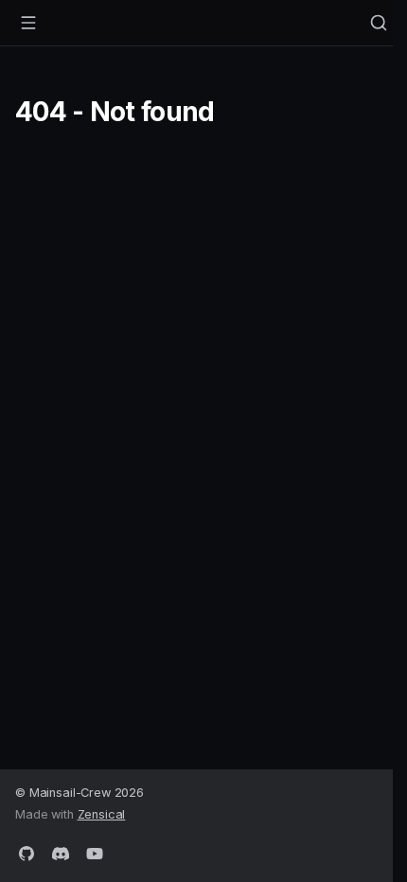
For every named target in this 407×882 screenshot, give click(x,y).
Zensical (102, 814)
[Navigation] (28, 23)
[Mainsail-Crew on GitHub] (26, 852)
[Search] (379, 23)
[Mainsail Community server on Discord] (60, 852)
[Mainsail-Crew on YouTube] (95, 852)
